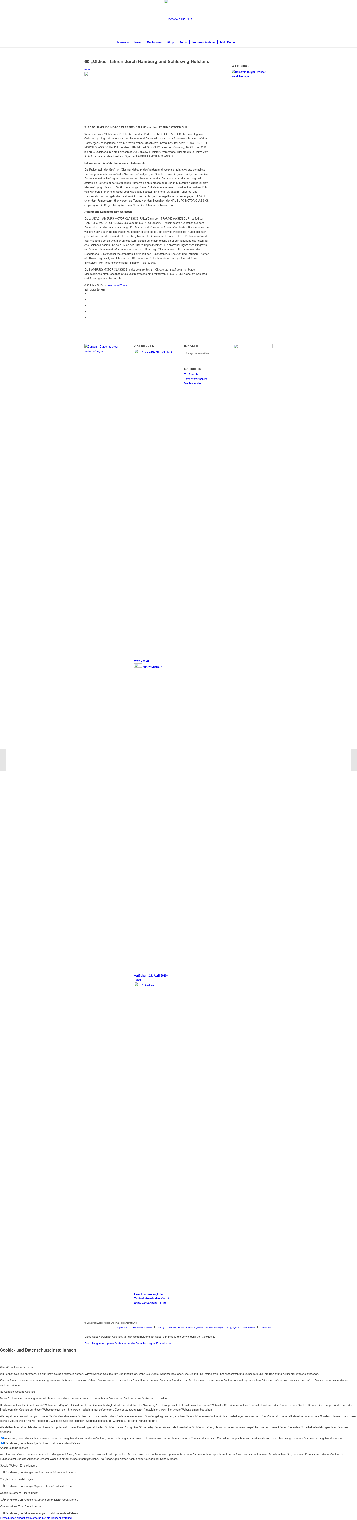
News (87, 69)
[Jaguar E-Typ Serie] (147, 75)
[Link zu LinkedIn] (269, 1322)
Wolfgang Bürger (117, 285)
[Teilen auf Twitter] (90, 300)
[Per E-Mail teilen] (90, 317)
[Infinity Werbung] (253, 347)
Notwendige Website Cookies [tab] (17, 1391)
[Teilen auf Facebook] (90, 294)
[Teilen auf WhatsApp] (90, 305)
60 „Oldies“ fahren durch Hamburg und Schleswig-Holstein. (146, 61)
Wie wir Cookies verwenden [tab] (16, 1367)
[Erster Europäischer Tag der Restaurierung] (3, 760)
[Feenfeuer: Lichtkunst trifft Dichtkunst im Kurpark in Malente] (354, 760)
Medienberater (192, 383)
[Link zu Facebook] (263, 1322)
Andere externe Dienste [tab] (14, 1448)
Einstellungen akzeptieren (99, 1343)
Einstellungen (164, 1343)
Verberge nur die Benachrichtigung (135, 1343)
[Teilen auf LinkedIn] (90, 311)
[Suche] (240, 42)
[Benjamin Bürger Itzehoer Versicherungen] (252, 76)
